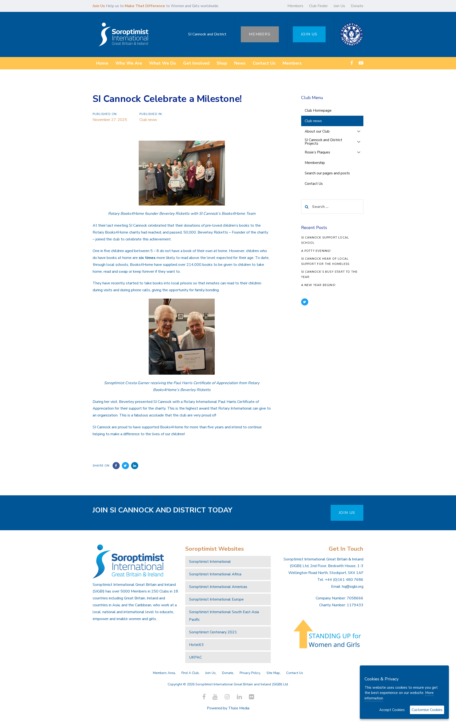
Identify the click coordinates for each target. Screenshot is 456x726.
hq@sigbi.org (352, 586)
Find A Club (190, 673)
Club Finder (318, 6)
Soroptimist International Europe (216, 599)
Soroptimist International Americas (218, 586)
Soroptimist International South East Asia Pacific (224, 615)
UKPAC (195, 657)
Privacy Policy (250, 673)
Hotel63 (196, 644)
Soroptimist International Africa (215, 574)
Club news (148, 119)
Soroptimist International (210, 561)
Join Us (339, 6)
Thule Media (238, 708)
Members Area (164, 673)
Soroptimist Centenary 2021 (213, 632)
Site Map (273, 673)
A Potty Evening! (316, 251)
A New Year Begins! (318, 285)
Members (295, 6)
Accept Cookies (392, 709)
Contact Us (294, 673)
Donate (357, 6)
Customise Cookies (427, 709)
